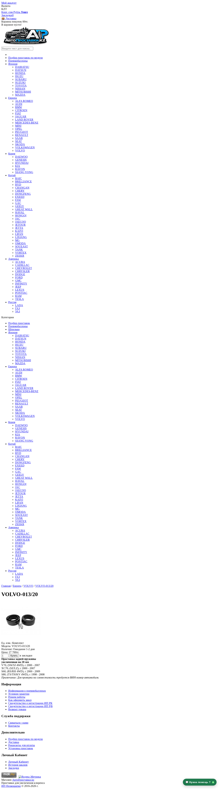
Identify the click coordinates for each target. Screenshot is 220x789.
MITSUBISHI (23, 91)
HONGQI (20, 215)
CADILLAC (22, 265)
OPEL (18, 128)
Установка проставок (20, 748)
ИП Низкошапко (11, 786)
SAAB (19, 138)
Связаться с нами (18, 722)
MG (17, 240)
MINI (18, 125)
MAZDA (20, 94)
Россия (12, 302)
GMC (18, 280)
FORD (19, 277)
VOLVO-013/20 (44, 585)
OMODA (20, 243)
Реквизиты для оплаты (21, 745)
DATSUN (20, 70)
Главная (6, 585)
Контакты (14, 725)
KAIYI (19, 231)
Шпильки (14, 329)
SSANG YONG (24, 172)
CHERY (20, 190)
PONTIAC (21, 292)
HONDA (20, 73)
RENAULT (21, 135)
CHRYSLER (22, 271)
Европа (12, 97)
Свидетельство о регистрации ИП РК (30, 703)
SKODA (20, 144)
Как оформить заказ (19, 700)
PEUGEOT (21, 131)
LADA (19, 305)
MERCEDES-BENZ (26, 122)
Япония (12, 63)
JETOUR (20, 224)
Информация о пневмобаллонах (27, 690)
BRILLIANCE (23, 181)
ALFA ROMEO (24, 101)
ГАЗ (17, 308)
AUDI (18, 104)
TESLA (19, 299)
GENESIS (21, 159)
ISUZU (19, 76)
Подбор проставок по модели (25, 57)
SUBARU (21, 79)
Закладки (13, 767)
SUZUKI (20, 82)
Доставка (13, 742)
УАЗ (17, 311)
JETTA (19, 227)
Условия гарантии (18, 693)
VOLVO (20, 150)
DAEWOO (21, 156)
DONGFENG (23, 193)
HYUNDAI (21, 162)
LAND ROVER (24, 119)
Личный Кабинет (18, 761)
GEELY (19, 206)
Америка (13, 258)
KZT (4, 9)
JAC (17, 218)
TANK (19, 249)
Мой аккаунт (8, 2)
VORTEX (20, 252)
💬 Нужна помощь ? (198, 782)
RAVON (20, 169)
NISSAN (20, 88)
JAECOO (20, 221)
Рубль (17, 12)
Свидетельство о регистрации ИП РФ (30, 706)
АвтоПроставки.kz (23, 779)
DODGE (20, 274)
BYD (18, 184)
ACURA (20, 261)
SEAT (18, 141)
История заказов (18, 764)
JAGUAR (20, 116)
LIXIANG (21, 237)
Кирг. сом (7, 12)
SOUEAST (21, 246)
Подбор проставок (19, 323)
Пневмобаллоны (18, 60)
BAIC (18, 178)
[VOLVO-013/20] (21, 639)
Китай (12, 175)
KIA (17, 166)
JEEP (18, 286)
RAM (18, 296)
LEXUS (19, 289)
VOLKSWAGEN (25, 147)
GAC (18, 203)
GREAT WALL (24, 209)
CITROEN (21, 110)
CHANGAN (22, 187)
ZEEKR (19, 255)
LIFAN (19, 234)
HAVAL (19, 212)
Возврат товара (17, 709)
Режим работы (16, 696)
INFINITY (21, 283)
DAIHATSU (22, 67)
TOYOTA (21, 85)
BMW (18, 107)
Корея (11, 153)
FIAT (18, 113)
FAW (18, 200)
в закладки (26, 655)
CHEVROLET (23, 268)
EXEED (19, 196)
